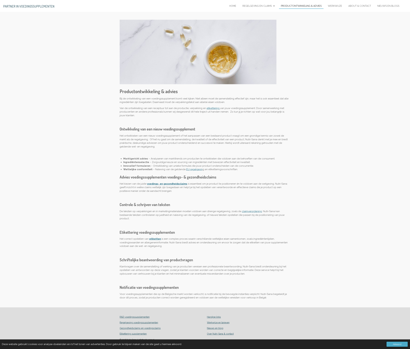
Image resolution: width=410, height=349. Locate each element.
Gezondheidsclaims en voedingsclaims (140, 328)
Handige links (214, 317)
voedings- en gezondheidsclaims (167, 183)
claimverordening (252, 211)
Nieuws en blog (215, 328)
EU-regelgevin (194, 169)
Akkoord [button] (397, 344)
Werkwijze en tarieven (218, 322)
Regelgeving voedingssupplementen (139, 322)
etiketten (155, 238)
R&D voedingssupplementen (135, 317)
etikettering (213, 108)
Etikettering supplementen (133, 334)
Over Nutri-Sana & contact (220, 334)
